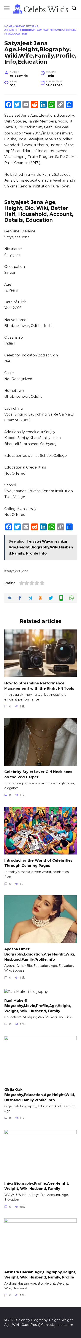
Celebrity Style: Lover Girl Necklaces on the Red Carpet (38, 774)
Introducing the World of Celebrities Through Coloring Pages (38, 863)
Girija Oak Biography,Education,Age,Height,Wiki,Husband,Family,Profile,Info (39, 1095)
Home (8, 26)
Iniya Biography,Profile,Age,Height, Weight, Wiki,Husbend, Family (36, 1186)
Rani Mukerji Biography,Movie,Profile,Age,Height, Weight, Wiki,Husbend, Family (37, 1005)
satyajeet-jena (17, 571)
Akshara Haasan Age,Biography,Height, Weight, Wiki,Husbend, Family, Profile (40, 1274)
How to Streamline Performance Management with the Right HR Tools (39, 686)
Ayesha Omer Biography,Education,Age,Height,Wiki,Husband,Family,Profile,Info (39, 954)
